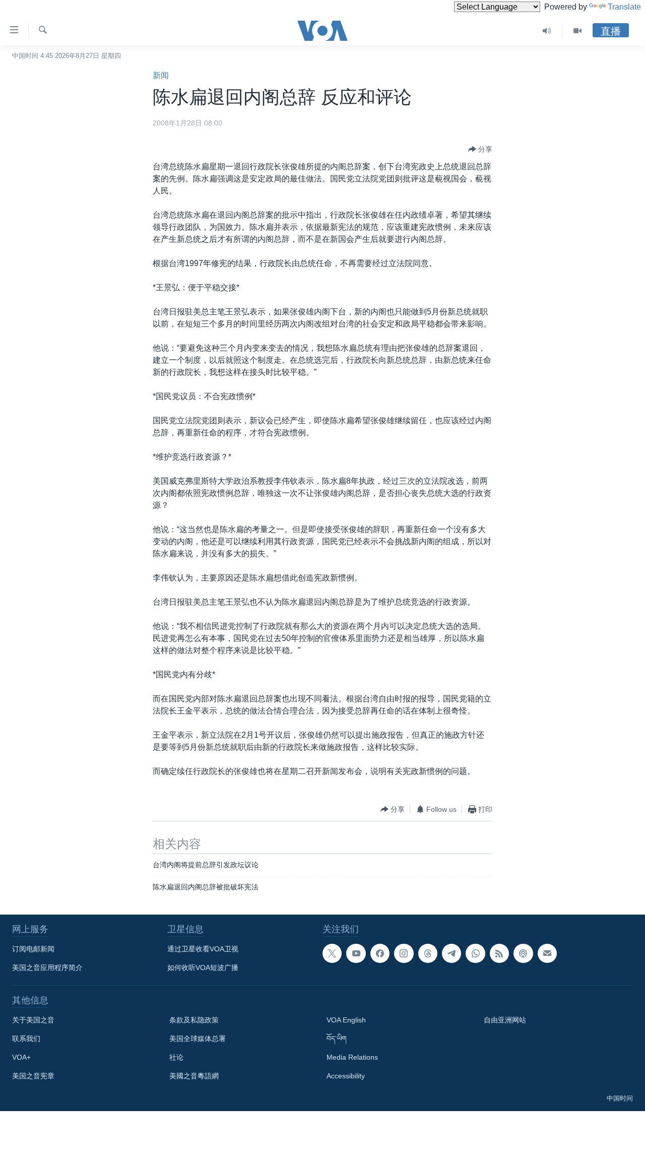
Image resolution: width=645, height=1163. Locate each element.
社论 (176, 1057)
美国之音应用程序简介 (47, 967)
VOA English (346, 1020)
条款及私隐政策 (194, 1020)
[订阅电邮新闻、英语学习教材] (547, 953)
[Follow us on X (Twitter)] (332, 953)
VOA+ (21, 1057)
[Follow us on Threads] (427, 953)
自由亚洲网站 (505, 1020)
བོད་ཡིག (337, 1039)
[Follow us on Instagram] (403, 953)
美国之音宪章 (33, 1076)
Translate (624, 7)
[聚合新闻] (499, 953)
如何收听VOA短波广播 (202, 967)
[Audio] (547, 30)
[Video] (577, 30)
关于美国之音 (33, 1020)
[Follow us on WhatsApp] (475, 953)
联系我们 (26, 1039)
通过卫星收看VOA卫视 (202, 949)
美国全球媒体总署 (197, 1039)
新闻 (161, 75)
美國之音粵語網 (194, 1076)
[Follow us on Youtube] (355, 953)
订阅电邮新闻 (33, 949)
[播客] (523, 953)
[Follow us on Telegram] (451, 953)
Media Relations (352, 1057)
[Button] (480, 149)
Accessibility (346, 1076)
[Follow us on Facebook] (380, 953)
